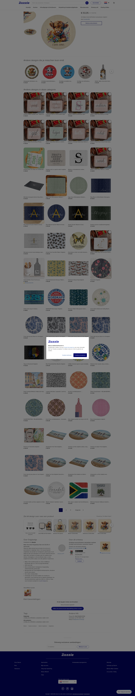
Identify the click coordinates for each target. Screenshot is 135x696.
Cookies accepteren (80, 355)
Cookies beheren (67, 355)
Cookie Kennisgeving (69, 347)
